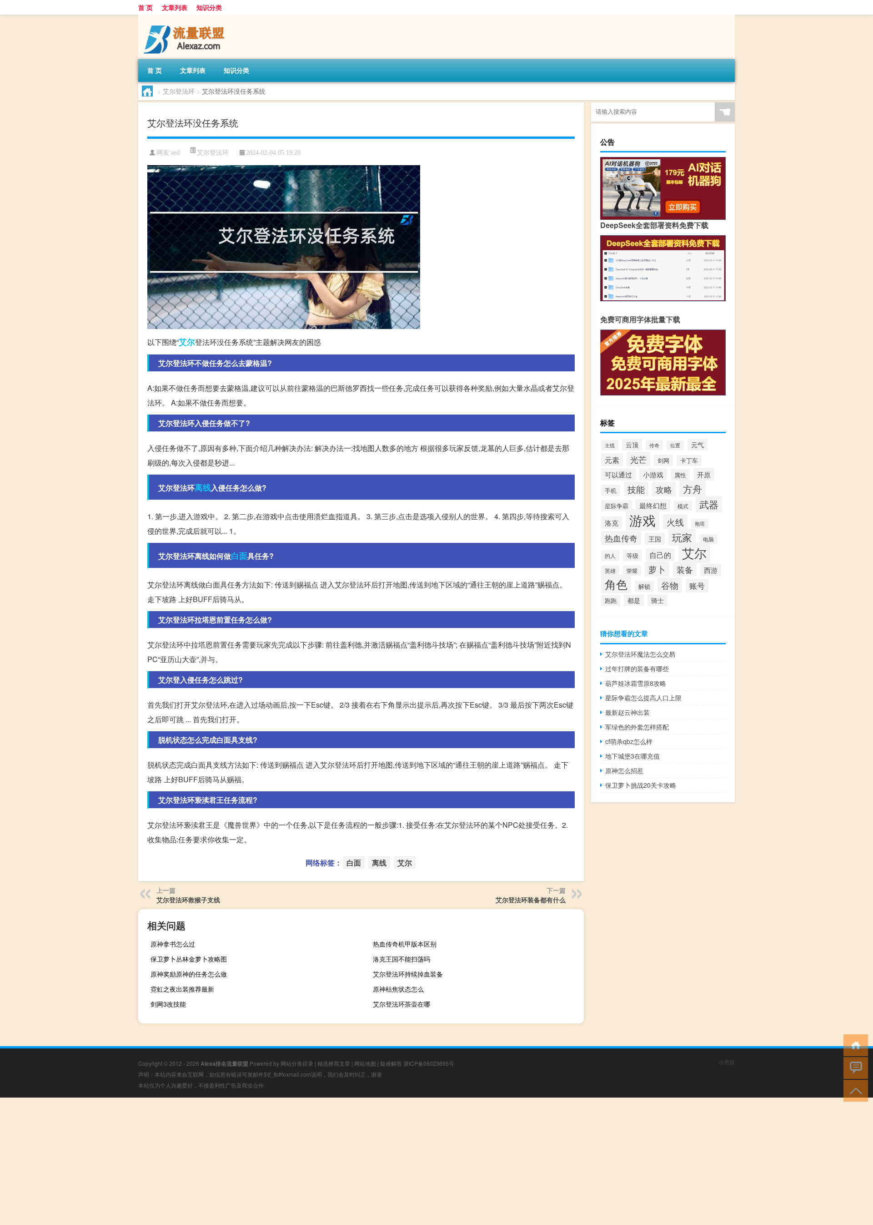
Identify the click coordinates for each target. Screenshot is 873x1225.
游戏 (642, 519)
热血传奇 (621, 538)
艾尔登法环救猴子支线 (188, 899)
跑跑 (611, 600)
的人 (610, 556)
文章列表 (174, 7)
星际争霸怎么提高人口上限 (643, 697)
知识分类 (209, 7)
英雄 (610, 571)
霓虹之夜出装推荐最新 (182, 988)
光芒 (638, 459)
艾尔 (187, 342)
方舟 (692, 489)
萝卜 (657, 569)
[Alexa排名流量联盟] (186, 17)
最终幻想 (653, 505)
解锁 (644, 586)
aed (175, 152)
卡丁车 (689, 460)
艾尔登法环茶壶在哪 (401, 1003)
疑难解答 (391, 1063)
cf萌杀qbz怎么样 (628, 741)
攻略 (664, 489)
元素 (612, 460)
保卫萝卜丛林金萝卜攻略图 (189, 958)
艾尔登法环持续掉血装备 (408, 973)
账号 (697, 585)
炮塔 (700, 523)
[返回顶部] (853, 1090)
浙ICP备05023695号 (428, 1063)
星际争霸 (616, 505)
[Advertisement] (273, 1161)
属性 (680, 475)
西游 (710, 570)
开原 (704, 474)
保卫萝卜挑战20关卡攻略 (640, 785)
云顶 (632, 444)
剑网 (663, 460)
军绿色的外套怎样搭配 (637, 726)
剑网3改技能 (168, 1003)
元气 (697, 444)
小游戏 (653, 474)
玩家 (682, 537)
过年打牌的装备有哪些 (637, 668)
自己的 (660, 555)
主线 (610, 445)
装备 (685, 569)
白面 (239, 556)
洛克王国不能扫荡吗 (401, 958)
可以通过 (618, 474)
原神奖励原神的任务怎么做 (189, 973)
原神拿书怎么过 (173, 943)
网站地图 (365, 1063)
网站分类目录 (297, 1063)
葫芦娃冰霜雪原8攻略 (635, 683)
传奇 (654, 445)
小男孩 (726, 1062)
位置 (675, 445)
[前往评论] (853, 1067)
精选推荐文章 (333, 1063)
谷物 (669, 585)
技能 (636, 489)
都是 (633, 600)
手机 (611, 490)
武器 (708, 504)
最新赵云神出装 (627, 712)
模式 (682, 506)
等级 (632, 555)
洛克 (611, 522)
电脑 (708, 539)
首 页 (145, 7)
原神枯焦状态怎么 (398, 988)
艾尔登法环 (179, 91)
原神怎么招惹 (624, 770)
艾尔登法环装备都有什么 (531, 899)
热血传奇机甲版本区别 (404, 943)
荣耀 (632, 570)
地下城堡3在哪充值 (632, 755)
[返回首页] (853, 1044)
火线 (675, 522)
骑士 (657, 600)
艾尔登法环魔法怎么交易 (640, 653)
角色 (616, 584)
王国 (654, 538)
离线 (203, 487)
